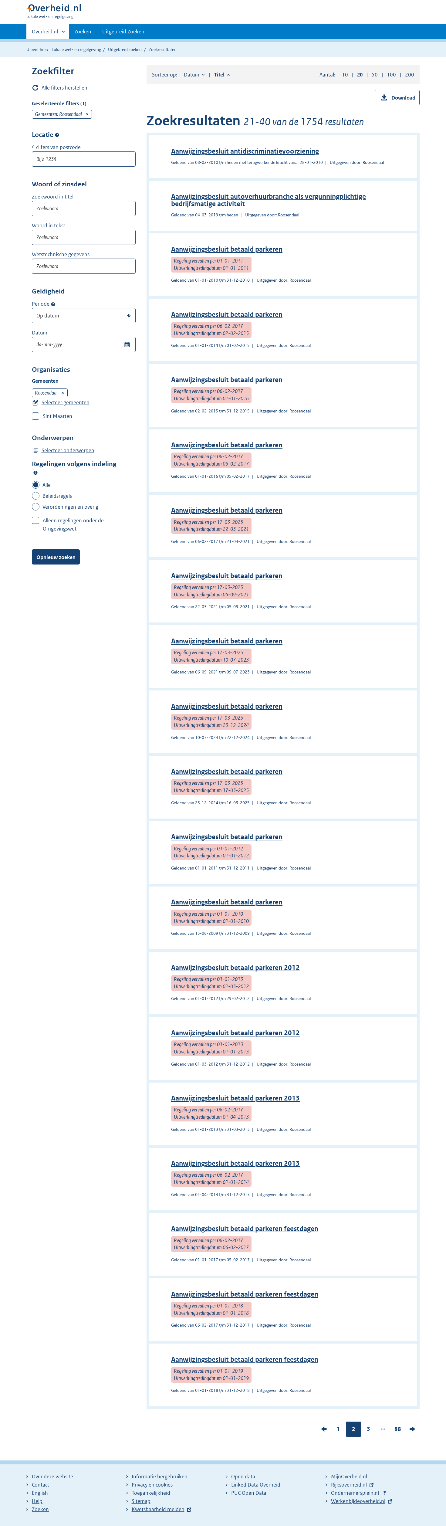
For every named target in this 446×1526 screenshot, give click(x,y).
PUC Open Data (248, 1493)
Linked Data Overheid (255, 1484)
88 (397, 1430)
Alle (46, 485)
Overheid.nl (45, 33)
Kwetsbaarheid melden (158, 1509)
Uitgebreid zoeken (125, 49)
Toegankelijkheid (151, 1493)
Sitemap (141, 1501)
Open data (243, 1476)
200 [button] (409, 74)
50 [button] (375, 74)
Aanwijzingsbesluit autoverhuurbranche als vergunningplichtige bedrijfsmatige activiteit (268, 200)
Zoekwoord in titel (52, 196)
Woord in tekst (48, 225)
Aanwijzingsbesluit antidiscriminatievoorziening (245, 151)
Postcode (57, 135)
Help (37, 1501)
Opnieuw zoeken (56, 557)
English (40, 1493)
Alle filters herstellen (64, 87)
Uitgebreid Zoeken (123, 31)
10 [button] (345, 74)
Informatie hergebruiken (160, 1476)
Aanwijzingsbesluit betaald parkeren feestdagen (244, 1229)
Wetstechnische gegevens (61, 254)
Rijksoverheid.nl (349, 1484)
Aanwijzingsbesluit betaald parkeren (226, 249)
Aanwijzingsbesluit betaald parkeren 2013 (235, 1098)
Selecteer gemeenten (66, 402)
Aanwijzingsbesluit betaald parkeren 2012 (235, 968)
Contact (40, 1484)
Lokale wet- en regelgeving (76, 49)
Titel (222, 74)
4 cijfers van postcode (56, 147)
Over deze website (52, 1476)
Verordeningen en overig (70, 507)
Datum (39, 332)
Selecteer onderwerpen (68, 450)
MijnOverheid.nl (349, 1476)
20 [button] (360, 74)
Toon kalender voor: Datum (127, 344)
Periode (40, 304)
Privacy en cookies (152, 1484)
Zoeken (82, 31)
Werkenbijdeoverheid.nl (358, 1501)
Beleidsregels (57, 496)
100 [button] (391, 74)
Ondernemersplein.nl (355, 1493)
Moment (53, 304)
